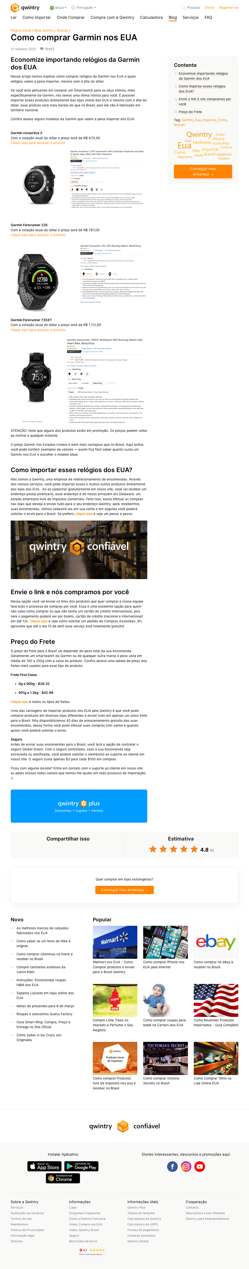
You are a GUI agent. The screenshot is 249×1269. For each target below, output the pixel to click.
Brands (62, 30)
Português (85, 7)
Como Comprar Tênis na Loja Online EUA (212, 1080)
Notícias (17, 1241)
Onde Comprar (71, 17)
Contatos (192, 1207)
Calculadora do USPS (142, 1224)
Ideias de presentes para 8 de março (45, 1006)
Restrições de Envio (83, 1241)
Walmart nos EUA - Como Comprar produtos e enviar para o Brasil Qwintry (114, 967)
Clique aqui (19, 702)
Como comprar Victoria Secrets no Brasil (161, 1080)
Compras (226, 147)
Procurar (193, 7)
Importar (209, 120)
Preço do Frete (190, 112)
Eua (198, 120)
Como (222, 120)
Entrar (209, 7)
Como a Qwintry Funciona (87, 1219)
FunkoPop (221, 143)
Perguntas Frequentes (85, 1213)
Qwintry (199, 134)
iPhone (218, 138)
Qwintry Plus (136, 1207)
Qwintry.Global (137, 1241)
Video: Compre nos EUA (85, 1224)
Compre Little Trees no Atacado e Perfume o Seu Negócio (113, 1025)
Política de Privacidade (27, 1230)
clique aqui (84, 514)
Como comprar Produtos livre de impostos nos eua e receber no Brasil (114, 1083)
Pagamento (185, 157)
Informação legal (22, 1235)
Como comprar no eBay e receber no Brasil (213, 964)
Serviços (191, 17)
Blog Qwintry (44, 30)
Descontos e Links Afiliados (205, 1213)
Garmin (187, 120)
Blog (173, 17)
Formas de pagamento (143, 1230)
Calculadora (151, 17)
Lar (14, 17)
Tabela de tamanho (141, 1213)
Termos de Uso (21, 1219)
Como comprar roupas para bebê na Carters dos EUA (164, 1022)
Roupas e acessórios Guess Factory (44, 1014)
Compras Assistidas (141, 1235)
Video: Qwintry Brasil (84, 1230)
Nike (196, 150)
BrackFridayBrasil (218, 154)
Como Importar (37, 17)
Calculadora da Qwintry (144, 1219)
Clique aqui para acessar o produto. (38, 143)
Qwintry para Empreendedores (207, 1219)
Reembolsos (19, 1224)
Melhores (202, 142)
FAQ (208, 17)
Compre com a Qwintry (112, 17)
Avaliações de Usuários (27, 1213)
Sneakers (224, 158)
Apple (198, 155)
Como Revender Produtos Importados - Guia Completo (216, 1022)
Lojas (188, 140)
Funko (220, 134)
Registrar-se (228, 7)
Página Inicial (21, 30)
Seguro (74, 1235)
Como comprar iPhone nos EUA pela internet (163, 964)
